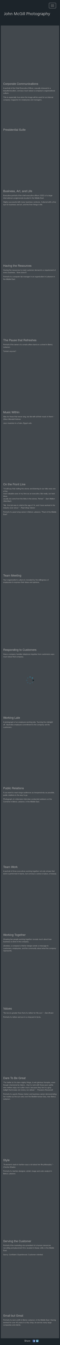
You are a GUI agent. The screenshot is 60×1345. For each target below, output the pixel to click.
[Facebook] (34, 1340)
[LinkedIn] (37, 1340)
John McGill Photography (27, 14)
